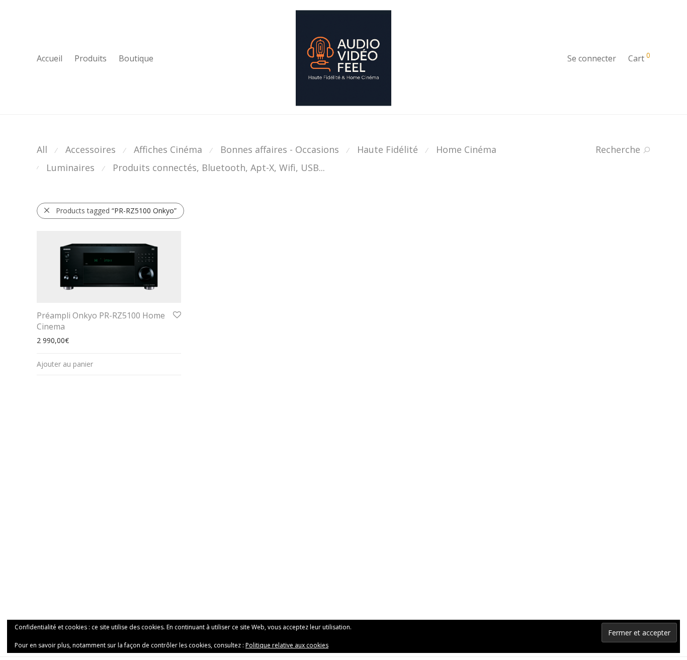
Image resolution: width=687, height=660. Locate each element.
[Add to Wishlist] (176, 315)
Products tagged (116, 210)
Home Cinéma (466, 149)
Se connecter (591, 58)
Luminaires (70, 167)
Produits (90, 58)
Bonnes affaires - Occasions (279, 149)
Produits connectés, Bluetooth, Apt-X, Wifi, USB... (219, 167)
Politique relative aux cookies (286, 645)
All (42, 149)
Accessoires (90, 149)
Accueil (49, 58)
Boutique (136, 58)
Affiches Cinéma (168, 149)
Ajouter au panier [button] (65, 364)
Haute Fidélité (387, 149)
